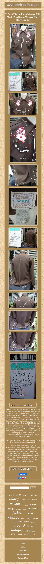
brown (26, 495)
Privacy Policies (23, 554)
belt (32, 526)
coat (11, 495)
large (16, 525)
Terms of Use (23, 558)
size (18, 495)
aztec (24, 509)
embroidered (30, 531)
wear (23, 500)
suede (12, 534)
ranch (34, 500)
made (26, 505)
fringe (11, 508)
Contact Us (23, 551)
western (16, 503)
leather (33, 508)
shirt (26, 525)
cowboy (14, 499)
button (34, 495)
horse (22, 518)
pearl (33, 522)
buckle (14, 522)
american (34, 534)
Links (23, 547)
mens (33, 504)
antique (16, 530)
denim (18, 509)
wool (31, 513)
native (26, 522)
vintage (13, 517)
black (20, 534)
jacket (17, 513)
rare (20, 521)
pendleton (35, 518)
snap (28, 518)
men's (26, 534)
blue (28, 500)
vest (25, 514)
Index (23, 543)
